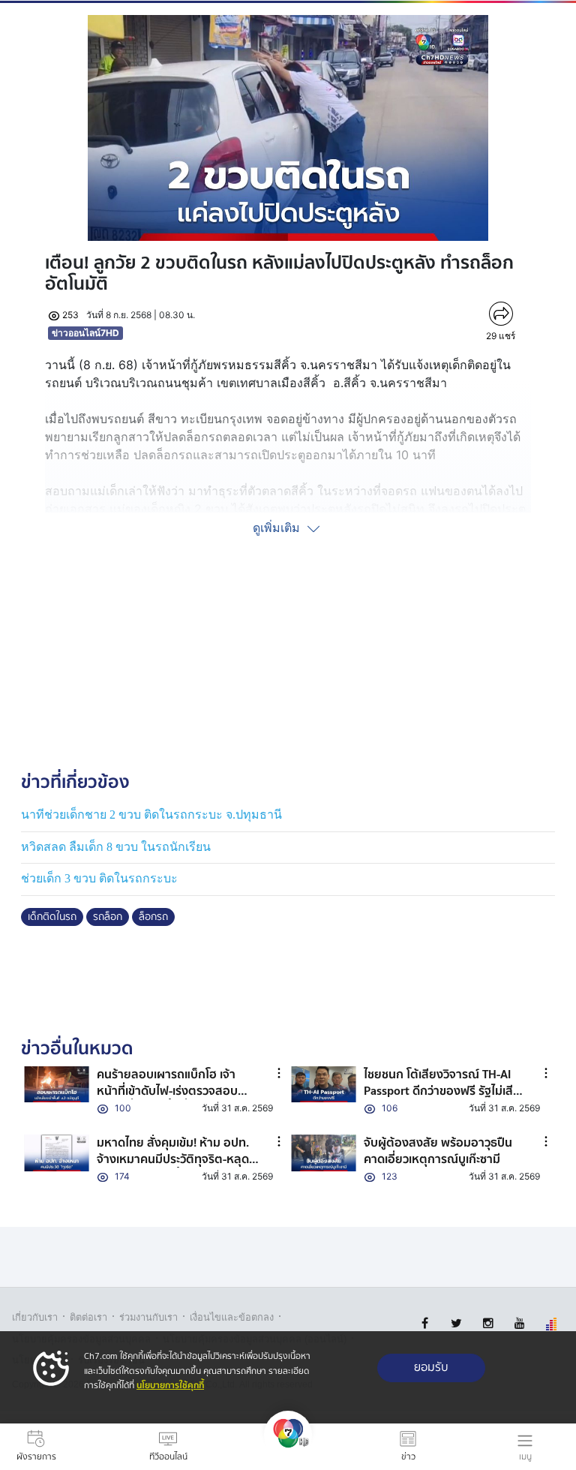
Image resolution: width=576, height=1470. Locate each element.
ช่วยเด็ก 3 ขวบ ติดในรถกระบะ (99, 878)
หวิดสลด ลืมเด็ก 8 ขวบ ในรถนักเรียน (116, 846)
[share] (500, 314)
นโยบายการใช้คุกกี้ (170, 1385)
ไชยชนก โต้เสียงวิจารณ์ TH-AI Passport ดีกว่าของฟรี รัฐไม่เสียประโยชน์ (442, 1091)
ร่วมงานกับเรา (148, 1317)
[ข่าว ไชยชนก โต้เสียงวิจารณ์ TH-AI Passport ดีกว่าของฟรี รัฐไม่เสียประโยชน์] (323, 1084)
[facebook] (425, 1323)
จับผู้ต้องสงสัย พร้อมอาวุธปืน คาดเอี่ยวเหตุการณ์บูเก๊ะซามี (438, 1151)
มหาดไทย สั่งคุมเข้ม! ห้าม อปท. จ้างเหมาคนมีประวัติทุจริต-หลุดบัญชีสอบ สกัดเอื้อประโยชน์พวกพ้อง (175, 1168)
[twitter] (456, 1323)
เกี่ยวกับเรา (35, 1317)
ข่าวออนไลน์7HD (85, 332)
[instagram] (488, 1323)
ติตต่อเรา (88, 1317)
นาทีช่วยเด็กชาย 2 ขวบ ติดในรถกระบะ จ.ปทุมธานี (151, 814)
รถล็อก (107, 916)
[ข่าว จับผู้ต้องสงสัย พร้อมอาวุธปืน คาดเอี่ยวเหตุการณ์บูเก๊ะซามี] (323, 1153)
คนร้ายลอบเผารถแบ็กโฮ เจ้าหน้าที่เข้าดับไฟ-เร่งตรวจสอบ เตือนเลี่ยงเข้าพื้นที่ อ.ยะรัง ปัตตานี (167, 1100)
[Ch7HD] (288, 1447)
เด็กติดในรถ (52, 916)
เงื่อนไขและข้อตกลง (232, 1317)
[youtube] (519, 1323)
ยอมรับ (431, 1367)
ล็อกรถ (153, 916)
